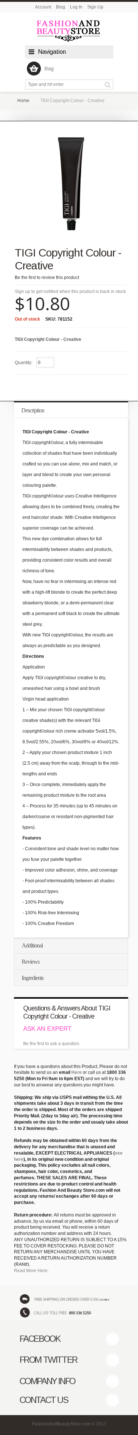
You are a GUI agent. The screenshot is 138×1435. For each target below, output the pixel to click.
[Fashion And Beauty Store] (69, 31)
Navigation (52, 52)
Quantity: (23, 362)
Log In (76, 7)
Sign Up (95, 7)
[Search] (109, 84)
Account (43, 7)
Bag (49, 68)
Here (76, 1072)
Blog (60, 7)
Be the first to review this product (47, 277)
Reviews (30, 962)
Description (32, 410)
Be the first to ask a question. (51, 1043)
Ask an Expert (47, 1028)
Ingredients (32, 978)
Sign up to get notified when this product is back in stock (70, 291)
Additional (32, 945)
